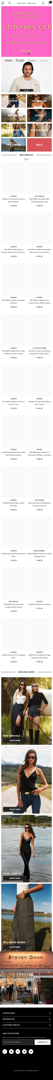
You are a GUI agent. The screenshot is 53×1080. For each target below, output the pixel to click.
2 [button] (26, 54)
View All (26, 159)
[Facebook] (4, 1051)
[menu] (2, 3)
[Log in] (43, 3)
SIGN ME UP (42, 1042)
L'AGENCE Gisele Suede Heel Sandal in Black (13, 555)
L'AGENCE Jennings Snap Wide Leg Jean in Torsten (39, 403)
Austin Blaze (39, 196)
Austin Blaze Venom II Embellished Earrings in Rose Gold (39, 504)
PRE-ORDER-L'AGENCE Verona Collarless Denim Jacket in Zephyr (39, 301)
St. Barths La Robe (39, 348)
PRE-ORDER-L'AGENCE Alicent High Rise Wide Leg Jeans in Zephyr (13, 352)
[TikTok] (24, 1051)
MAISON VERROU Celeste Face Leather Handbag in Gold (39, 555)
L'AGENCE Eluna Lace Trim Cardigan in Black (13, 656)
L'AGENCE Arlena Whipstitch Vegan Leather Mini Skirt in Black (39, 656)
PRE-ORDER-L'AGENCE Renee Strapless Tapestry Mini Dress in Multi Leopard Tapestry (13, 251)
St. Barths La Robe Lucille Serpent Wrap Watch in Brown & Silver (39, 352)
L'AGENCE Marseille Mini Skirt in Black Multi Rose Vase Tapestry (13, 453)
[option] (26, 31)
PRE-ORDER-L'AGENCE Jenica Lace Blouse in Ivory (13, 403)
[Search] (9, 3)
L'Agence (13, 196)
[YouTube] (31, 1051)
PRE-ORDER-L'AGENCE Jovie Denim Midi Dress (13, 301)
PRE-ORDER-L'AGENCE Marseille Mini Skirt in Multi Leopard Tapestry (39, 251)
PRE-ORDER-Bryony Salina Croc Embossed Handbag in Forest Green (39, 453)
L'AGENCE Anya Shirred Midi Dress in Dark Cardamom (13, 200)
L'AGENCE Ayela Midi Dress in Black (39, 604)
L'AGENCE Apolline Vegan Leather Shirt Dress (13, 504)
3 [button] (29, 54)
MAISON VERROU (39, 551)
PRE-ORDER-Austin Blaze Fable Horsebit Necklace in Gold (39, 200)
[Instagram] (11, 1051)
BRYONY (39, 449)
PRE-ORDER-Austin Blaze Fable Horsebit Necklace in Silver (14, 605)
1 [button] (24, 54)
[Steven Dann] (26, 75)
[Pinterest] (18, 1051)
